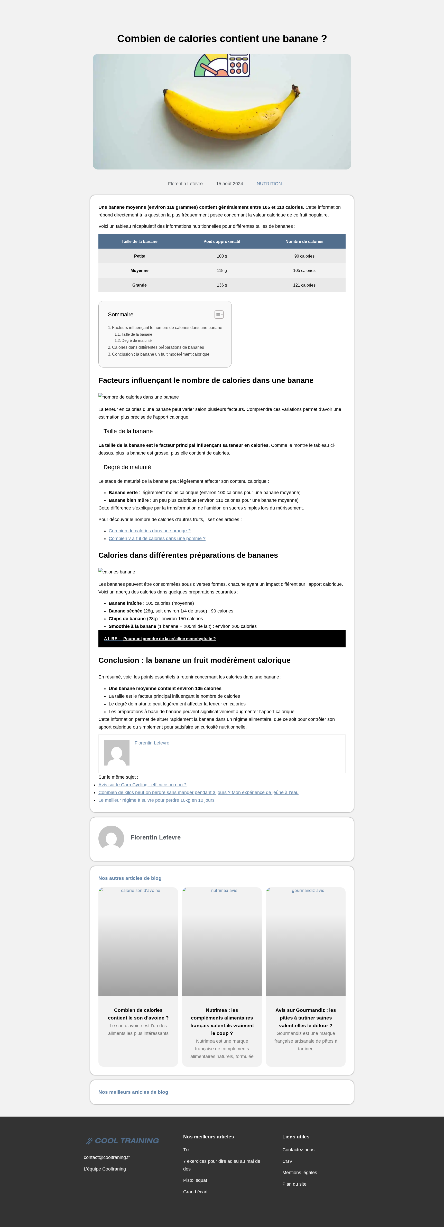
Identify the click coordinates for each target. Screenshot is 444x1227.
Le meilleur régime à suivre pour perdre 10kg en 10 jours (156, 800)
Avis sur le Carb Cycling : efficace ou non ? (142, 784)
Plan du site (294, 1184)
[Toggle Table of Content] (216, 314)
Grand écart (195, 1191)
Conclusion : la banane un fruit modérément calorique (160, 354)
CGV (287, 1161)
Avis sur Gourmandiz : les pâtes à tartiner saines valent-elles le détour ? (305, 1017)
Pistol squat (195, 1180)
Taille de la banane (137, 334)
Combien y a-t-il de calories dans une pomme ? (157, 538)
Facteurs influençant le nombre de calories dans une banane (167, 327)
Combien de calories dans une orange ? (150, 530)
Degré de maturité (137, 340)
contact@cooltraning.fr (107, 1157)
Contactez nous (298, 1149)
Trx (186, 1149)
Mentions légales (299, 1172)
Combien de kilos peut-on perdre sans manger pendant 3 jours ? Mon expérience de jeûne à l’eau (198, 792)
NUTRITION (269, 183)
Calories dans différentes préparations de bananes (158, 347)
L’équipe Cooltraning (105, 1169)
